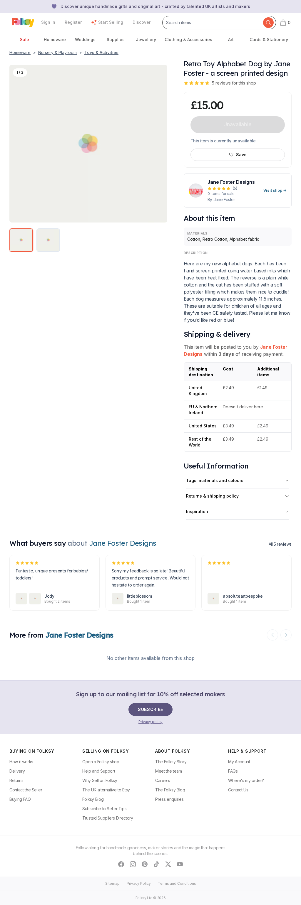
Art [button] (231, 39)
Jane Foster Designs (79, 635)
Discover (141, 22)
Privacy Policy (139, 883)
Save (241, 154)
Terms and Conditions (177, 883)
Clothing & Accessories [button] (188, 39)
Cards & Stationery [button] (269, 39)
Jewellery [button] (146, 39)
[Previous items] (272, 635)
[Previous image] (17, 143)
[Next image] (159, 143)
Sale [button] (24, 39)
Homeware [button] (55, 39)
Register (73, 22)
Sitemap (112, 883)
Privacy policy (150, 721)
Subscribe (150, 709)
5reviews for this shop (234, 82)
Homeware (20, 52)
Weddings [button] (85, 39)
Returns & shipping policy (212, 495)
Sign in (48, 22)
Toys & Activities (101, 52)
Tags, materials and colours (214, 480)
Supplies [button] (116, 39)
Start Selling (110, 22)
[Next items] (286, 635)
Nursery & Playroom (57, 52)
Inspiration (197, 511)
